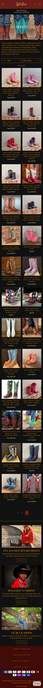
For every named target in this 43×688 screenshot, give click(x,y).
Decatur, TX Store (21, 667)
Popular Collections (21, 655)
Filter (9, 60)
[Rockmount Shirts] (21, 576)
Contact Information (21, 661)
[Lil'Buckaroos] (21, 618)
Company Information (21, 649)
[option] (21, 11)
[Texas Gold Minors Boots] (21, 536)
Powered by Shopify (21, 686)
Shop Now (21, 560)
